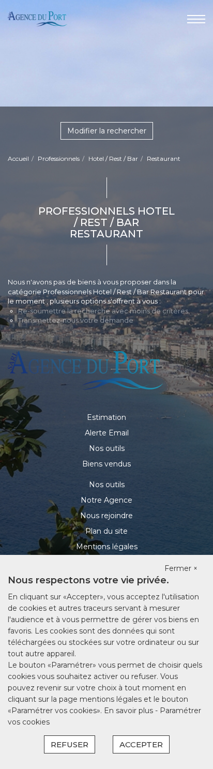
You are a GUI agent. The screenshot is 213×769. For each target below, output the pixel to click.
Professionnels (59, 158)
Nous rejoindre (106, 515)
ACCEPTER (141, 744)
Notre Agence (106, 500)
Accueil (18, 158)
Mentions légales (107, 546)
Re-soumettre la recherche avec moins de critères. (104, 311)
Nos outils (107, 448)
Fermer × (180, 568)
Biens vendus (106, 464)
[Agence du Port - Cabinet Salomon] (37, 18)
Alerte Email (107, 433)
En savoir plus (129, 710)
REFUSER (69, 744)
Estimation (106, 417)
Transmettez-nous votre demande (75, 320)
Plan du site (106, 531)
